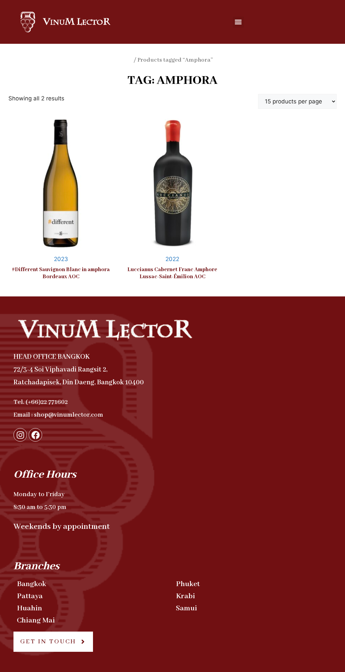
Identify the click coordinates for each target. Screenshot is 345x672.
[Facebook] (35, 435)
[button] (238, 22)
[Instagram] (20, 435)
